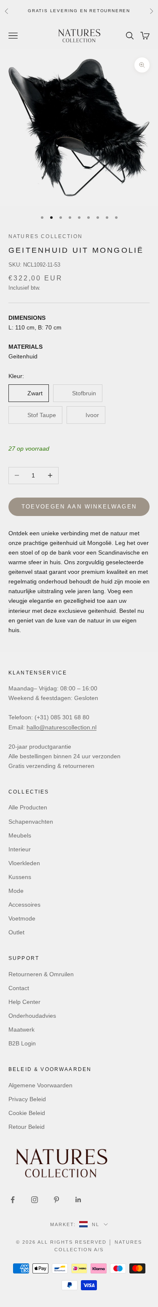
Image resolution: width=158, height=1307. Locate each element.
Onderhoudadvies (32, 1015)
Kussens (19, 877)
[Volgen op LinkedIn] (78, 1199)
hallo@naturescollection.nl (61, 727)
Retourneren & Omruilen (41, 974)
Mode (16, 890)
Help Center (24, 1001)
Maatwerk (21, 1029)
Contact (18, 988)
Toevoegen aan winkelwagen (79, 506)
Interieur (19, 849)
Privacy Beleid (27, 1099)
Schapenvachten (30, 821)
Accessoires (24, 904)
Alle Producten (27, 807)
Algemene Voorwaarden (40, 1085)
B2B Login (22, 1043)
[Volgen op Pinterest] (56, 1199)
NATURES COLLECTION (45, 236)
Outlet (16, 932)
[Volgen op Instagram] (34, 1199)
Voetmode (21, 918)
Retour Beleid (26, 1126)
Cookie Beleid (26, 1113)
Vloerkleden (24, 863)
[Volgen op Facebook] (12, 1199)
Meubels (19, 835)
